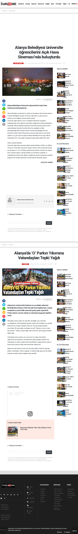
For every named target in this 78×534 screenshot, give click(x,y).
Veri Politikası (5, 509)
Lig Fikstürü (57, 497)
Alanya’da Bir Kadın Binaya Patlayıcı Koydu (68, 128)
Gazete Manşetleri (57, 508)
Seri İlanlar (57, 503)
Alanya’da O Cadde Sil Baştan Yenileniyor (68, 136)
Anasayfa (4, 10)
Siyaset (33, 4)
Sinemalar (57, 501)
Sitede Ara (71, 489)
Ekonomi (41, 4)
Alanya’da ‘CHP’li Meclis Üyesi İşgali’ (68, 178)
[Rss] (18, 494)
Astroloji (70, 497)
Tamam (67, 532)
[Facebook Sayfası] (2, 494)
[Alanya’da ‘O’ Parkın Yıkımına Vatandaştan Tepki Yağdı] (27, 282)
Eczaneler (57, 495)
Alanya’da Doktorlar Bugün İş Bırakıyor (68, 110)
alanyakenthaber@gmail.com (25, 203)
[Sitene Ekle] (5, 498)
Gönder (49, 223)
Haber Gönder (5, 519)
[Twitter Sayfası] (5, 494)
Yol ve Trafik (57, 491)
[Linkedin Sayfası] (15, 494)
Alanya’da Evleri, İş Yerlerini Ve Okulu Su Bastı (68, 103)
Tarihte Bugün (58, 499)
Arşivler (31, 502)
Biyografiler (71, 493)
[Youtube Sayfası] (11, 494)
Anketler (70, 491)
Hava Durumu (58, 489)
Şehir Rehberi (58, 506)
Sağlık (47, 4)
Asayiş (27, 4)
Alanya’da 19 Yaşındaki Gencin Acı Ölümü (68, 150)
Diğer (65, 4)
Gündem (21, 4)
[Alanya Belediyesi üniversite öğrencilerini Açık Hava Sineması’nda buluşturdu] (27, 81)
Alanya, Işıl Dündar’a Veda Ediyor (67, 186)
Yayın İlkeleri (4, 507)
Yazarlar (32, 498)
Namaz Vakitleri (58, 493)
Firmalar (58, 4)
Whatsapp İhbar (5, 517)
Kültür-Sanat (12, 10)
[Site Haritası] (2, 498)
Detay (60, 532)
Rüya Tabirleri (71, 495)
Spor (52, 4)
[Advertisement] (39, 29)
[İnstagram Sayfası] (8, 494)
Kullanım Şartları (5, 515)
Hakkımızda (4, 505)
